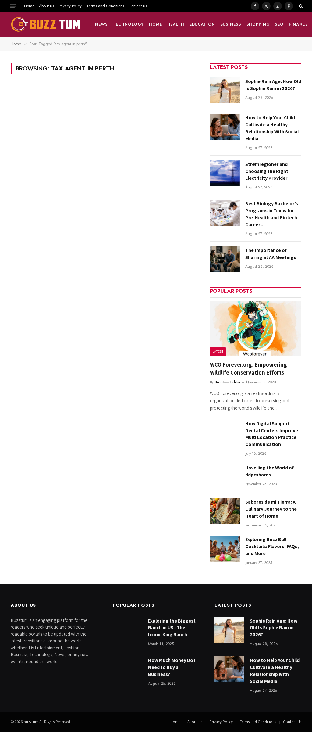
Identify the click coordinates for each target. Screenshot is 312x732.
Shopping (258, 24)
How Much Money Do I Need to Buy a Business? (172, 667)
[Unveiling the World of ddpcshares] (225, 477)
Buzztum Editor (227, 382)
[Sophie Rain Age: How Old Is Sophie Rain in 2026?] (225, 90)
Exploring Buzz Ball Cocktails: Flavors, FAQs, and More (272, 546)
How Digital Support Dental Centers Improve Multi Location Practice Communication (271, 434)
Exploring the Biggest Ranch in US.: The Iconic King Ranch (172, 628)
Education (202, 24)
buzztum (31, 721)
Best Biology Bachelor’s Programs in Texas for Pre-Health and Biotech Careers (271, 214)
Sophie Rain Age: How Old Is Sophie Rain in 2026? (273, 85)
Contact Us (138, 6)
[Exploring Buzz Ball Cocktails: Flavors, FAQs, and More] (225, 549)
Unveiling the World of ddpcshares (269, 471)
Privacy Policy (70, 6)
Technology (128, 24)
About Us (46, 6)
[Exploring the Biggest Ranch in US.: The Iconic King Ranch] (128, 630)
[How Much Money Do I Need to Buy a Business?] (128, 669)
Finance (298, 24)
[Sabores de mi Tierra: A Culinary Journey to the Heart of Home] (225, 511)
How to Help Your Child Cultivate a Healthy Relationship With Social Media (272, 128)
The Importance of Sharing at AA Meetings (270, 253)
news (101, 24)
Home (29, 6)
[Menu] (13, 6)
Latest (217, 351)
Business (230, 24)
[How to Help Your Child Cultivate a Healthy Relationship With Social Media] (225, 127)
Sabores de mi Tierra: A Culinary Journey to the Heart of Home (271, 509)
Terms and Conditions (105, 6)
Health (175, 24)
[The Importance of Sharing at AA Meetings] (225, 259)
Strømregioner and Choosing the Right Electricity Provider (266, 171)
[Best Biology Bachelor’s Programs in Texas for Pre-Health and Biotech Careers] (225, 213)
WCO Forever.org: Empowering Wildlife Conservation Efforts (248, 368)
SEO (279, 24)
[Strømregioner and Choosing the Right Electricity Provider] (225, 173)
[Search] (300, 6)
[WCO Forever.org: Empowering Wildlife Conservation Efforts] (255, 328)
